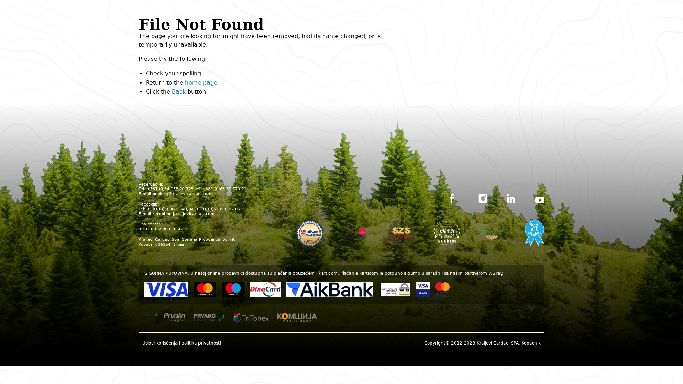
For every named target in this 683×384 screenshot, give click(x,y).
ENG (349, 32)
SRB (333, 32)
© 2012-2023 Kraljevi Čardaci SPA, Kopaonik (482, 343)
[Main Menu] (539, 34)
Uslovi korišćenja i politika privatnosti (181, 343)
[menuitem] (181, 343)
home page (201, 82)
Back (179, 91)
